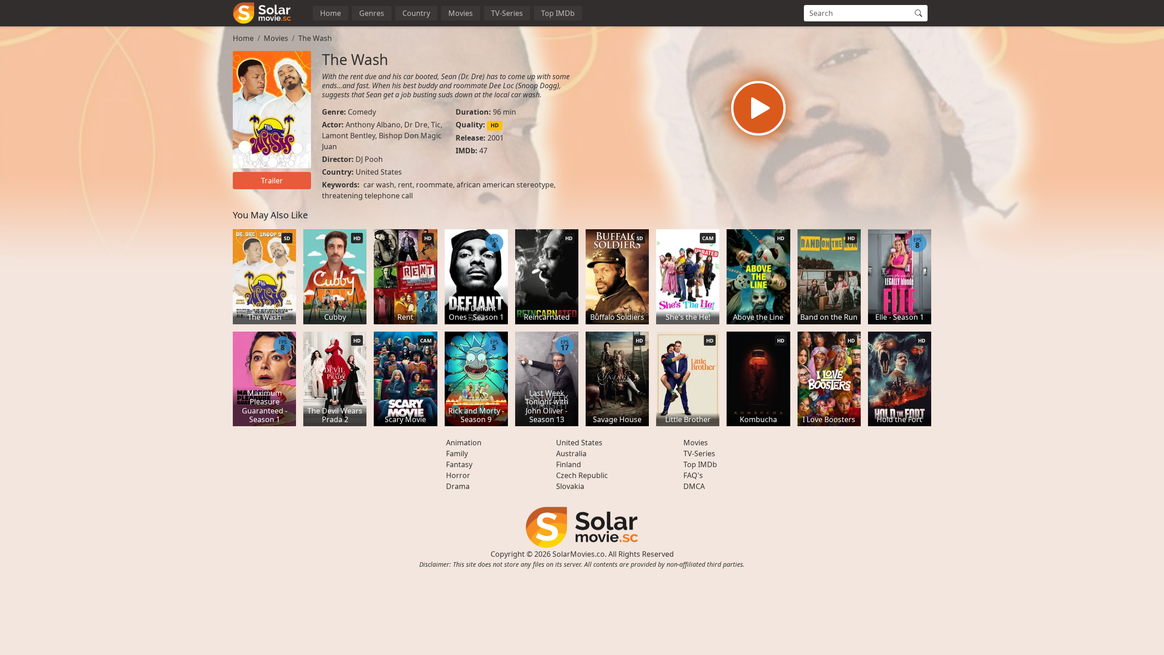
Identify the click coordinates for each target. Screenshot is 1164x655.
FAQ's (693, 475)
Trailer (272, 181)
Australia (571, 453)
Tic (436, 125)
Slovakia (570, 486)
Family (457, 453)
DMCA (694, 486)
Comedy (362, 112)
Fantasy (459, 464)
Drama (458, 486)
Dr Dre (415, 125)
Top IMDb (558, 13)
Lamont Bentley (348, 136)
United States (379, 172)
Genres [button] (371, 13)
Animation (464, 443)
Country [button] (416, 13)
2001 (495, 138)
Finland (568, 464)
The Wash (315, 38)
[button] (758, 108)
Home (330, 13)
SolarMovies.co (578, 554)
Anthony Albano (373, 125)
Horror (458, 475)
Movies (460, 13)
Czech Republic (582, 475)
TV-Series (507, 13)
